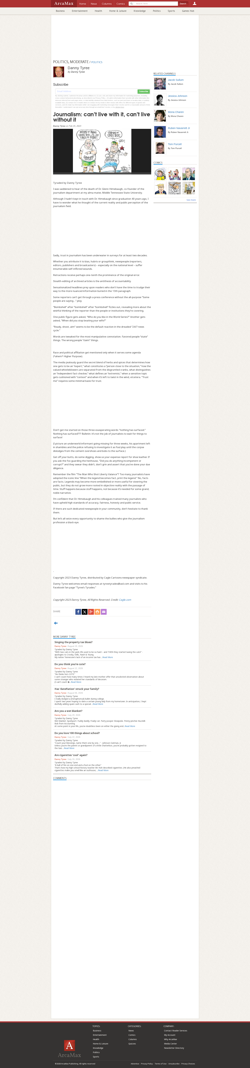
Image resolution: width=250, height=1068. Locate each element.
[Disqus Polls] (102, 816)
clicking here (119, 107)
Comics (131, 1035)
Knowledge (140, 10)
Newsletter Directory (174, 1048)
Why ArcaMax (170, 1039)
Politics (157, 10)
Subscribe (143, 91)
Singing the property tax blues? (74, 642)
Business (60, 10)
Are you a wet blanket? (69, 711)
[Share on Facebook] (78, 612)
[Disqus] (102, 893)
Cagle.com (125, 599)
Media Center (170, 1043)
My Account (169, 1035)
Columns (132, 1039)
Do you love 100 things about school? (77, 733)
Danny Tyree (60, 646)
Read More (107, 657)
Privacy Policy (147, 1063)
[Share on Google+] (91, 612)
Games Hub (188, 10)
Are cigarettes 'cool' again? (71, 755)
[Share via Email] (104, 612)
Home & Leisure (117, 10)
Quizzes (132, 1043)
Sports (171, 10)
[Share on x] (85, 612)
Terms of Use (161, 1063)
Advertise (135, 1063)
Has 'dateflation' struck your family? (77, 689)
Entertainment (80, 10)
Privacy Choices (188, 1063)
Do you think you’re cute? (70, 664)
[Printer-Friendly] (97, 612)
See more (191, 199)
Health (98, 10)
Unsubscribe (174, 1063)
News (131, 1030)
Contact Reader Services (175, 1030)
